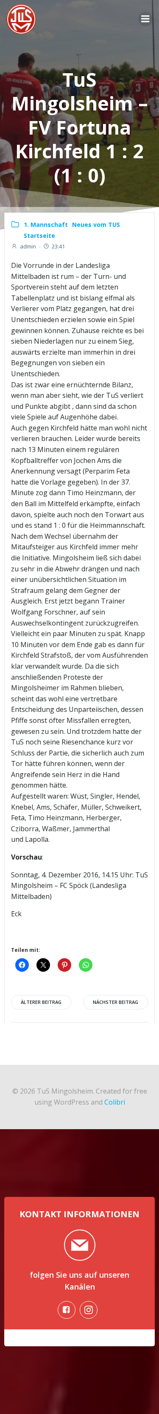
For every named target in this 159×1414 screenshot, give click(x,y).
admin (28, 246)
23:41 (58, 246)
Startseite (39, 236)
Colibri (114, 1102)
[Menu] (145, 19)
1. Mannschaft (46, 225)
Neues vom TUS (96, 225)
